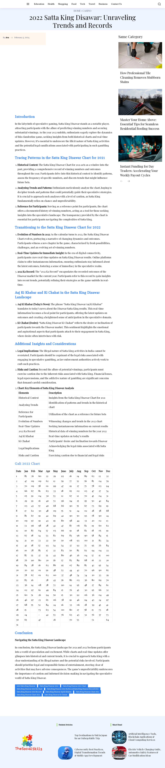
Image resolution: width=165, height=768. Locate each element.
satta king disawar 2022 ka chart (29, 689)
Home (77, 10)
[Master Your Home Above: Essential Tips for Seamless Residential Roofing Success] (140, 102)
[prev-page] (121, 181)
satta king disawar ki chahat (56, 695)
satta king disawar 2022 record (29, 692)
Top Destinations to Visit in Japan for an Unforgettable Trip (91, 737)
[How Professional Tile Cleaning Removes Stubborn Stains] (140, 55)
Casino (86, 10)
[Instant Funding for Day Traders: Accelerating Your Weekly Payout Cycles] (140, 149)
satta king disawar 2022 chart (74, 686)
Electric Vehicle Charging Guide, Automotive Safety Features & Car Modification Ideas (144, 752)
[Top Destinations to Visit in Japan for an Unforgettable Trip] (65, 737)
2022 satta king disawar (26, 686)
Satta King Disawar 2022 (49, 686)
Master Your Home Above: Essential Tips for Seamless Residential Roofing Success (139, 124)
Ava (7, 38)
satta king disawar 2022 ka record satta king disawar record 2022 (73, 689)
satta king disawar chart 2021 (87, 692)
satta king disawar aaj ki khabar (58, 692)
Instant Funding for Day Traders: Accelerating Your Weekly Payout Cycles (139, 170)
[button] (158, 4)
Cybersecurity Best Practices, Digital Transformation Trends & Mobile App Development (90, 752)
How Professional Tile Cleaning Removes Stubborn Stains (140, 77)
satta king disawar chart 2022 (28, 695)
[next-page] (129, 181)
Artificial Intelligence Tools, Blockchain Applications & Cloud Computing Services (142, 736)
